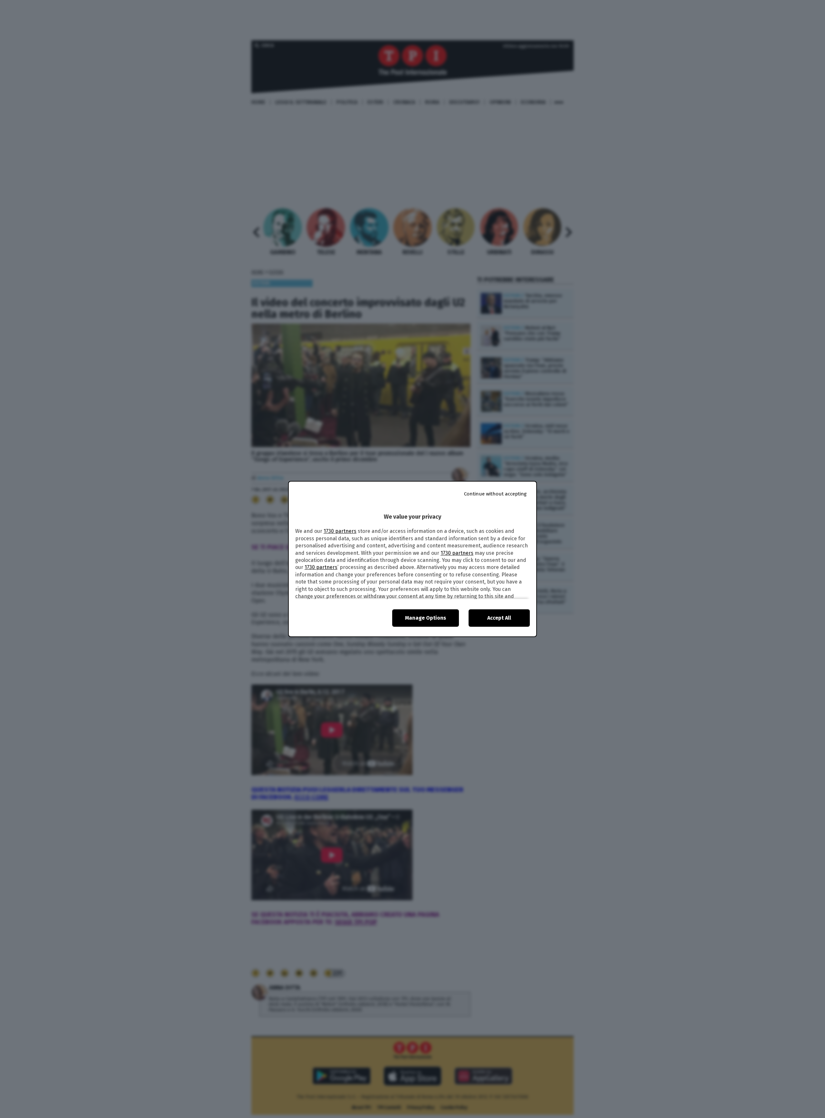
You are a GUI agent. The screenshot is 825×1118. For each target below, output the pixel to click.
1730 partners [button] (340, 531)
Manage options (425, 618)
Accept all (499, 618)
